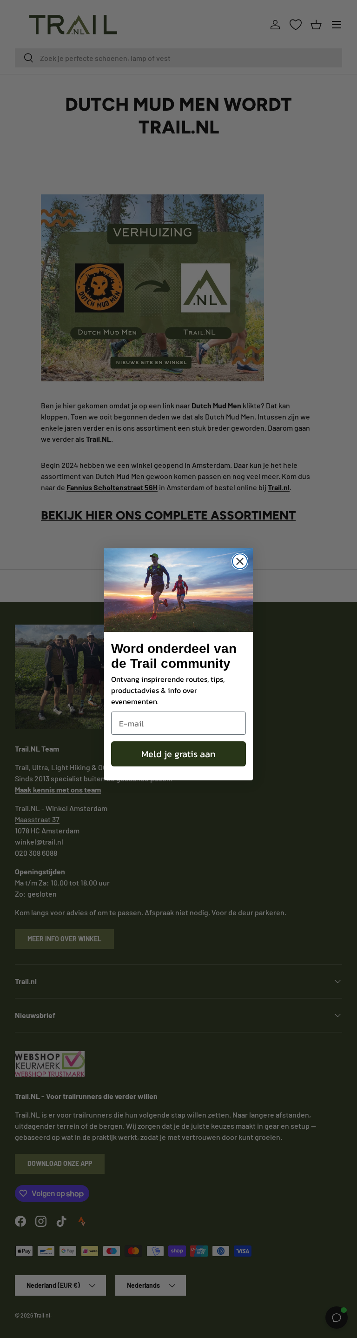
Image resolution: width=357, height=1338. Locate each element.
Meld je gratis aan (178, 754)
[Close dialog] (239, 561)
